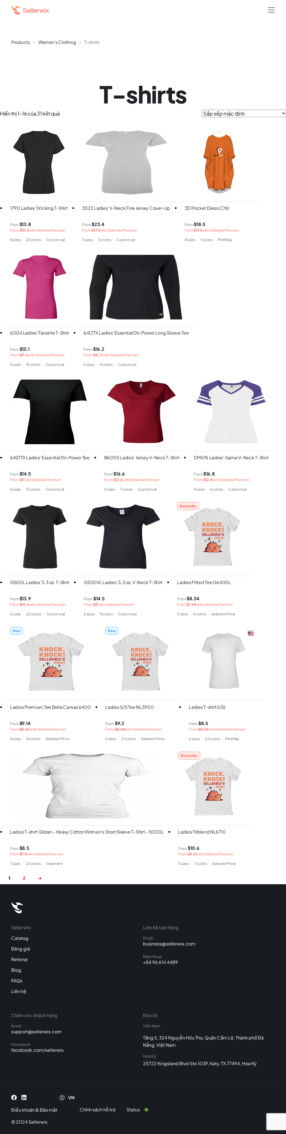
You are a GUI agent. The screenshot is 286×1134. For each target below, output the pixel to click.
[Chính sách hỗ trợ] (101, 1110)
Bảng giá (20, 949)
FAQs (16, 981)
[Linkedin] (24, 1097)
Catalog (19, 938)
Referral (19, 959)
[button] (271, 10)
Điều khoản (23, 1110)
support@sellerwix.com (36, 1031)
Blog (16, 970)
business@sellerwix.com (169, 944)
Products (20, 42)
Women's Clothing (57, 42)
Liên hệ (18, 991)
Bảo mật (48, 1110)
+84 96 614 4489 (160, 962)
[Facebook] (14, 1097)
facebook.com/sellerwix (37, 1050)
